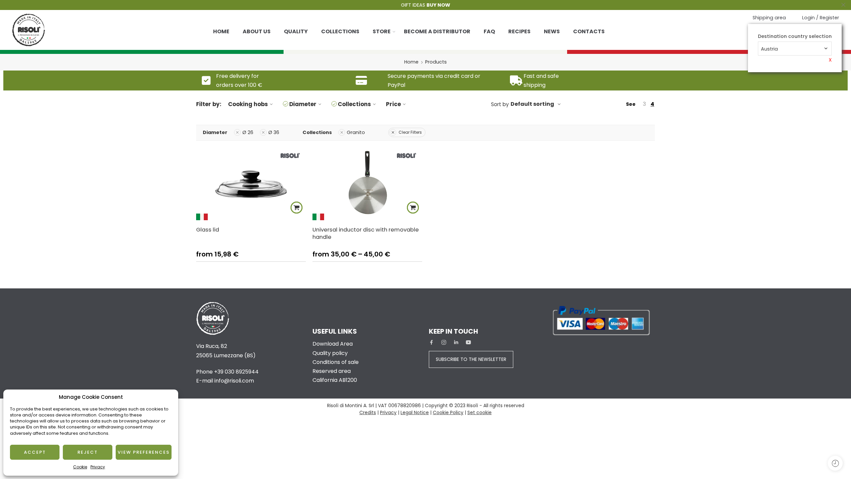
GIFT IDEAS (425, 5)
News (552, 31)
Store (382, 31)
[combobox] (795, 49)
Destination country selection (795, 36)
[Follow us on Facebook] (431, 342)
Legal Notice (415, 412)
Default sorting (532, 104)
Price (393, 104)
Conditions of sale (335, 362)
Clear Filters (410, 132)
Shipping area (769, 17)
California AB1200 (334, 380)
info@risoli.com (234, 381)
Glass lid (207, 230)
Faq (489, 31)
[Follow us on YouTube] (468, 342)
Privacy (97, 467)
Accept (35, 452)
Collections (340, 31)
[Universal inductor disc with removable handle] (367, 183)
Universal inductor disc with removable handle (365, 233)
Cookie (80, 467)
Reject (87, 452)
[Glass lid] (251, 183)
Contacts (589, 31)
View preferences (144, 452)
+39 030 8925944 (236, 372)
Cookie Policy (448, 412)
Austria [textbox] (769, 49)
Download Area (332, 344)
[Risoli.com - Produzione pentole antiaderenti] (28, 30)
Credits (367, 412)
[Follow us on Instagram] (444, 342)
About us (257, 31)
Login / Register (820, 17)
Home (221, 31)
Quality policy (330, 353)
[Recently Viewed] (835, 463)
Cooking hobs (248, 104)
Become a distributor (437, 31)
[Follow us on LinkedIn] (456, 342)
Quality (296, 31)
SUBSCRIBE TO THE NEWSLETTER (471, 359)
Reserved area (331, 371)
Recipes (519, 31)
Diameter (302, 104)
